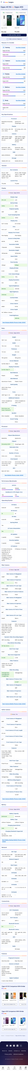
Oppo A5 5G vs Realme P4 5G (9, 1004)
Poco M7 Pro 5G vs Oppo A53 (9, 1029)
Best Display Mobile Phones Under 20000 (14, 322)
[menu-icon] (2, 2)
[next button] (24, 999)
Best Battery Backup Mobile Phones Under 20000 (13, 840)
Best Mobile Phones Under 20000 (14, 475)
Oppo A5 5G (4, 27)
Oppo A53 (17, 27)
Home (2, 1035)
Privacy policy (8, 1054)
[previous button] (3, 999)
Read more (24, 9)
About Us (4, 1050)
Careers (10, 1050)
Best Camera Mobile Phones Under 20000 (14, 703)
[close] (13, 15)
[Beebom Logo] (8, 2)
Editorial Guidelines (18, 1054)
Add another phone (14, 35)
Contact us (17, 1050)
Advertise (23, 1050)
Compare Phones (10, 1035)
